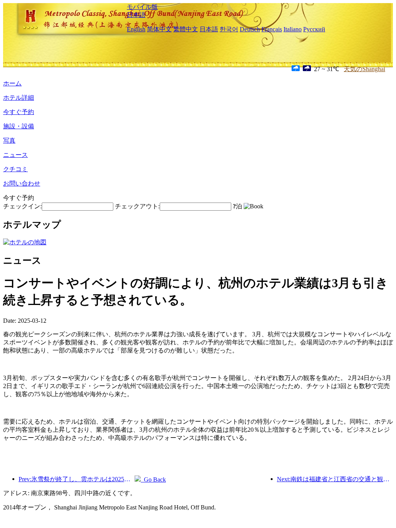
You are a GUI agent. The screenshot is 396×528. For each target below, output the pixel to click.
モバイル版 (142, 6)
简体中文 (159, 29)
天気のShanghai (364, 69)
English (136, 29)
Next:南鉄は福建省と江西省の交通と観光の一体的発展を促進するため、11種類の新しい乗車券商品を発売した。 (335, 479)
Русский (314, 29)
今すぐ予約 (18, 112)
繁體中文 (185, 29)
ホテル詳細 (18, 97)
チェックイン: (22, 206)
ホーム (12, 83)
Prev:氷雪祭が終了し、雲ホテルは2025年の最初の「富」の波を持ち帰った (77, 479)
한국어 (229, 29)
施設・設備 (18, 126)
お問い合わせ (21, 183)
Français (271, 29)
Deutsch (250, 29)
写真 (9, 140)
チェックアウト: (137, 206)
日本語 (136, 15)
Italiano (292, 29)
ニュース (15, 155)
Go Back (153, 479)
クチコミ (15, 169)
